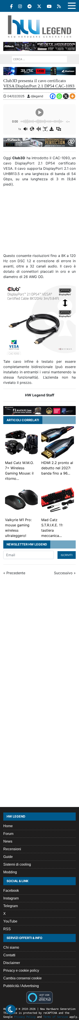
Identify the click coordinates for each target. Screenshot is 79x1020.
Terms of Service (55, 1016)
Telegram (10, 906)
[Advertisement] (39, 221)
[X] (66, 96)
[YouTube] (49, 6)
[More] (72, 96)
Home (8, 826)
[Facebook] (11, 6)
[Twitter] (39, 6)
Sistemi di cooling (17, 864)
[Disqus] (39, 637)
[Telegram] (29, 6)
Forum (8, 834)
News (7, 841)
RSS (7, 929)
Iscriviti (66, 555)
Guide (8, 857)
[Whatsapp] (59, 96)
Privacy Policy (25, 1016)
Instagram (11, 898)
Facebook (11, 890)
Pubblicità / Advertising (21, 986)
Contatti (9, 955)
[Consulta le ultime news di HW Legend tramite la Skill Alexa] (39, 997)
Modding (10, 872)
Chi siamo (11, 947)
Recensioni (12, 849)
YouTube (10, 921)
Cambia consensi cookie (22, 978)
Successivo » (65, 573)
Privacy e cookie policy (21, 970)
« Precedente (14, 573)
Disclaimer (11, 963)
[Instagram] (20, 6)
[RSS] (59, 6)
